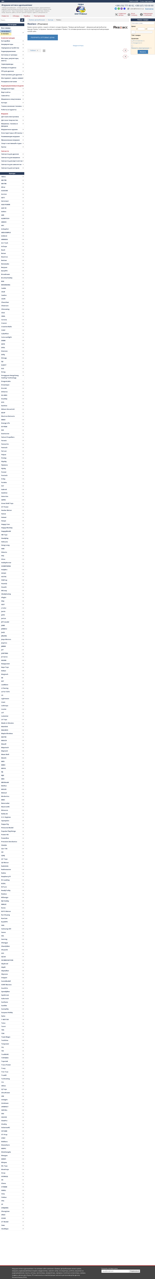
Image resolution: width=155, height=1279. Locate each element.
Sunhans (4, 1002)
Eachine (4, 406)
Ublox (3, 1086)
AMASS (3, 222)
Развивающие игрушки (10, 136)
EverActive (5, 434)
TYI (2, 1082)
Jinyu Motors (6, 639)
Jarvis (3, 611)
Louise (3, 709)
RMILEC (3, 904)
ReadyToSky (5, 890)
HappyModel (6, 531)
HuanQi (4, 583)
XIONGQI (4, 1176)
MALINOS (4, 730)
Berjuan (4, 267)
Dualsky (4, 399)
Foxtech (4, 475)
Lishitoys (4, 706)
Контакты (149, 9)
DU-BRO (4, 395)
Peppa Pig (5, 824)
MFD (3, 761)
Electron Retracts (8, 416)
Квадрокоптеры (7, 89)
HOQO (3, 573)
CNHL (3, 316)
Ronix (3, 908)
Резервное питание (9, 82)
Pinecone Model (7, 828)
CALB (3, 292)
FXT (2, 486)
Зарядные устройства (10, 48)
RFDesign (4, 897)
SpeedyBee (5, 991)
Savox (3, 932)
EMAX (3, 420)
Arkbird (4, 236)
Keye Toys (5, 667)
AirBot (3, 212)
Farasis (4, 440)
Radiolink (4, 866)
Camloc (4, 295)
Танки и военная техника (11, 106)
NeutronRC (5, 807)
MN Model (5, 782)
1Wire (3, 177)
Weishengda (6, 1152)
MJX (2, 775)
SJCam (3, 957)
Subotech (5, 998)
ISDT (3, 604)
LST (2, 713)
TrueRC (4, 1075)
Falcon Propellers (7, 437)
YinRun (4, 1197)
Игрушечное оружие (9, 129)
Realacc (4, 894)
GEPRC (3, 500)
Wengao (4, 1155)
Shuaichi (4, 950)
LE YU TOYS (5, 692)
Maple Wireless (7, 733)
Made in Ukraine (7, 723)
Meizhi (3, 758)
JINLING (4, 636)
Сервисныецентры (122, 14)
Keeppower (5, 664)
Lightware (5, 699)
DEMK (3, 340)
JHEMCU (4, 629)
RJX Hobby (5, 901)
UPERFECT (5, 1107)
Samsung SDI (6, 929)
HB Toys (4, 535)
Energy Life (5, 423)
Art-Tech (4, 243)
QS (2, 852)
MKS (2, 779)
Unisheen (5, 1103)
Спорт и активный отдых (11, 143)
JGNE (3, 625)
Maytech (4, 751)
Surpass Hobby (7, 1012)
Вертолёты (5, 92)
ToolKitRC (5, 1054)
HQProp (4, 580)
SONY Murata (6, 985)
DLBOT (3, 365)
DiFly (3, 355)
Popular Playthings (8, 831)
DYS (2, 402)
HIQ (2, 556)
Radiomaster (6, 869)
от (137, 29)
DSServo (4, 392)
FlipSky (4, 461)
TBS (2, 1030)
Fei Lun (4, 451)
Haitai (3, 514)
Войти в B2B (134, 1)
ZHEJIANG (4, 1208)
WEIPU (3, 1148)
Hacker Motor (6, 510)
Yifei (3, 1194)
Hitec (3, 559)
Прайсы (27, 16)
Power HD (5, 835)
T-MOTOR (5, 1019)
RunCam (4, 918)
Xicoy (3, 1173)
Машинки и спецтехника (11, 99)
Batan (3, 253)
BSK (2, 281)
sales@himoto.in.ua (137, 9)
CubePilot (5, 334)
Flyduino (4, 465)
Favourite (5, 444)
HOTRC (3, 577)
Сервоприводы (7, 64)
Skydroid (4, 964)
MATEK (3, 737)
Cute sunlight (6, 337)
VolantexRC (5, 1127)
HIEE (2, 549)
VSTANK (4, 1131)
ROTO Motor (6, 911)
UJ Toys (4, 1089)
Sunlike (4, 1006)
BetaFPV (4, 271)
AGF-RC (4, 208)
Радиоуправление (8, 51)
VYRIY (3, 1138)
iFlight (3, 597)
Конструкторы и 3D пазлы (11, 133)
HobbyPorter (6, 563)
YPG (2, 1201)
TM (2, 1051)
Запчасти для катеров (10, 168)
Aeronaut (5, 201)
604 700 (3, 184)
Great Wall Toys (7, 503)
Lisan (3, 702)
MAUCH (4, 740)
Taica (3, 1023)
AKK (2, 215)
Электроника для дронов (11, 75)
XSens (3, 1183)
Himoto (4, 552)
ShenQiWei (5, 946)
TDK (2, 1033)
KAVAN (3, 660)
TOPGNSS (5, 1058)
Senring (4, 939)
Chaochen (5, 302)
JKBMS (3, 646)
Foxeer (3, 472)
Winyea (4, 1162)
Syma (3, 1016)
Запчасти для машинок (10, 157)
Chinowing (5, 309)
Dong (3, 372)
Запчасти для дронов (10, 154)
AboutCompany (134, 14)
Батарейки (5, 41)
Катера (4, 103)
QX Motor (5, 862)
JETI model (5, 622)
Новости (5, 16)
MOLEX (3, 789)
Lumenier (4, 716)
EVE (2, 430)
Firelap (3, 458)
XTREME (4, 1187)
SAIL (2, 925)
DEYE (3, 344)
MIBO (3, 765)
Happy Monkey (6, 528)
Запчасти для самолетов (11, 164)
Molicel (4, 793)
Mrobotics (5, 796)
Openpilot (5, 821)
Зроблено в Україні (5, 32)
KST (2, 681)
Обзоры (16, 16)
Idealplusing (6, 594)
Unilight (4, 1100)
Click (3, 313)
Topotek (4, 1061)
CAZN (3, 299)
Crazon (4, 323)
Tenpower (5, 1044)
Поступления (39, 16)
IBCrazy (4, 591)
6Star (3, 187)
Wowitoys (5, 1169)
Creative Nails (6, 327)
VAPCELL (4, 1110)
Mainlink (4, 727)
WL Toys (4, 1166)
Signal (124, 8)
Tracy (3, 1068)
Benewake (5, 264)
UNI (2, 1096)
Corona (4, 320)
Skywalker (5, 971)
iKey (2, 601)
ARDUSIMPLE (6, 232)
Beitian (4, 260)
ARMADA (4, 239)
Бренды (12, 173)
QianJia (4, 845)
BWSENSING (5, 285)
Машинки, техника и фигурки (9, 125)
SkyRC (3, 967)
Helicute (4, 542)
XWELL (3, 1190)
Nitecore (4, 810)
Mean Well (5, 754)
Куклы (3, 147)
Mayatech (5, 747)
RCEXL (3, 883)
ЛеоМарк (5, 1229)
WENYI (3, 1159)
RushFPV (4, 922)
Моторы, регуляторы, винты (10, 59)
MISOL (3, 768)
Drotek (4, 388)
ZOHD (3, 1218)
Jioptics (4, 643)
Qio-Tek (4, 849)
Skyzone (4, 974)
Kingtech (4, 674)
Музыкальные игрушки (10, 140)
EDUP (3, 413)
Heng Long (5, 545)
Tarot (3, 1026)
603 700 (3, 180)
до (146, 29)
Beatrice (4, 257)
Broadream (5, 274)
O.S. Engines (6, 817)
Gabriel (4, 489)
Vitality (4, 1124)
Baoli (3, 250)
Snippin (4, 978)
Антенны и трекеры (9, 55)
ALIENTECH (5, 218)
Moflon (4, 786)
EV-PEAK (4, 427)
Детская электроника (10, 117)
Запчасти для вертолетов (11, 161)
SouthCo (4, 988)
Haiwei (3, 517)
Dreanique (5, 385)
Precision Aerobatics (9, 842)
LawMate (4, 685)
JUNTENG (4, 653)
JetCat (3, 618)
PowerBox (5, 838)
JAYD (3, 615)
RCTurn (4, 887)
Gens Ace (4, 496)
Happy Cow (5, 524)
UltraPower (5, 1093)
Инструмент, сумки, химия (12, 78)
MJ (2, 772)
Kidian (3, 671)
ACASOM (4, 191)
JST (2, 650)
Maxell (3, 744)
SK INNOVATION (7, 960)
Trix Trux (4, 1072)
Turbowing (5, 1079)
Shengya (4, 943)
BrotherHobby (6, 278)
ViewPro (4, 1121)
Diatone (4, 351)
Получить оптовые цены (42, 37)
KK (2, 678)
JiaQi (3, 632)
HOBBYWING (6, 566)
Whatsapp (119, 8)
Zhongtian (5, 1211)
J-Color (3, 608)
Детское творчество (9, 120)
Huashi (4, 587)
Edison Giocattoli (8, 409)
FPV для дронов (7, 71)
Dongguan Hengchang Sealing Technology (10, 376)
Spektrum (5, 995)
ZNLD (3, 1215)
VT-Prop (4, 1134)
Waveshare (5, 1145)
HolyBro (4, 570)
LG (2, 695)
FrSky (3, 479)
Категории (12, 25)
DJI (2, 361)
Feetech (4, 447)
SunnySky (5, 1009)
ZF (2, 1204)
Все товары (5, 28)
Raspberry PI (6, 876)
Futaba (4, 482)
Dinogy (4, 358)
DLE (2, 368)
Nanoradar (5, 803)
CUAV (3, 330)
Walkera (4, 1142)
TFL (2, 1047)
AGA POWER (5, 204)
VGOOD (4, 1117)
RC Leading (5, 880)
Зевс (3, 1225)
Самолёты (5, 96)
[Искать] (22, 20)
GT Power (5, 507)
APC (2, 225)
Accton (4, 194)
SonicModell (6, 981)
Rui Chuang (5, 915)
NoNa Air (4, 814)
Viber (121, 8)
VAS (2, 1114)
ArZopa (4, 246)
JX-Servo (4, 657)
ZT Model (4, 1222)
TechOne (4, 1040)
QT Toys (4, 859)
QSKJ (3, 855)
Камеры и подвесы (8, 68)
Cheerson (5, 306)
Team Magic (5, 1037)
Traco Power (6, 1065)
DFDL (3, 348)
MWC (3, 800)
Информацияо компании (148, 14)
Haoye (3, 521)
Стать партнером (146, 1)
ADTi (3, 198)
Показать (143, 52)
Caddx (3, 288)
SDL (2, 936)
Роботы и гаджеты (8, 110)
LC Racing (4, 688)
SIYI (2, 953)
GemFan (4, 493)
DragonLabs (6, 381)
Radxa (3, 873)
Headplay (4, 538)
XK (2, 1180)
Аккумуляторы (7, 44)
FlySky (3, 468)
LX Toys (4, 719)
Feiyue (3, 455)
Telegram (116, 8)
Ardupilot (5, 229)
